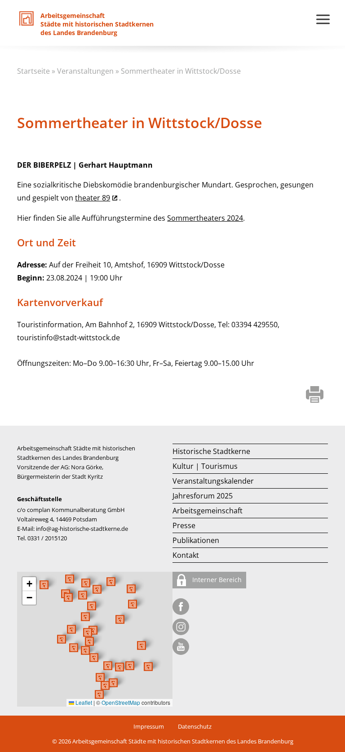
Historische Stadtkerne (211, 451)
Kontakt (185, 555)
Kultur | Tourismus (205, 466)
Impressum (148, 726)
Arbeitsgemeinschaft (207, 511)
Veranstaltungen (85, 71)
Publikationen (195, 540)
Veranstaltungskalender (213, 481)
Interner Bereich (216, 579)
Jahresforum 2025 (202, 496)
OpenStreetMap (121, 702)
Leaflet (83, 702)
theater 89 (92, 198)
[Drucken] (314, 395)
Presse (183, 525)
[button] (119, 619)
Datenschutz (195, 726)
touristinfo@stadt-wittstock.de (68, 338)
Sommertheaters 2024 (205, 218)
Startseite (33, 71)
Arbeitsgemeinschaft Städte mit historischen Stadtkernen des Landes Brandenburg (182, 741)
